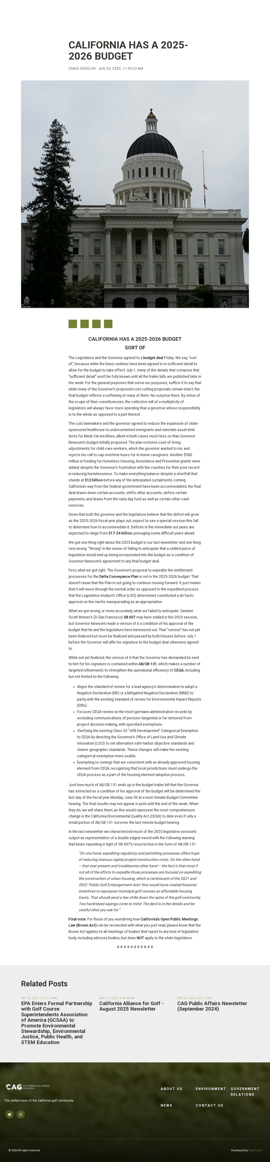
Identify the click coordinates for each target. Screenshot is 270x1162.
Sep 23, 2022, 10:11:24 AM (39, 998)
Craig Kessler (82, 68)
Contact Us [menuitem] (210, 1105)
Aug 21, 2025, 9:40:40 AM (116, 998)
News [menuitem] (167, 1105)
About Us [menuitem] (172, 1089)
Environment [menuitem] (211, 1089)
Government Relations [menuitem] (245, 1092)
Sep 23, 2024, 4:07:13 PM (194, 998)
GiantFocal (255, 1150)
